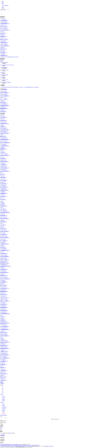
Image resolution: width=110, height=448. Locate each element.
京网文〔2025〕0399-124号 (12, 446)
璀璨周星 (3, 400)
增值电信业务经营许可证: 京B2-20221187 (25, 446)
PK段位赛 (3, 397)
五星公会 (1, 402)
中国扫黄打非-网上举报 (26, 445)
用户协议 (4, 444)
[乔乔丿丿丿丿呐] (23, 87)
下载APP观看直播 (4, 415)
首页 (2, 1)
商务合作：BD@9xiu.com (55, 419)
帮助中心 (10, 444)
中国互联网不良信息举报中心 (18, 445)
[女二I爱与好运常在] (35, 87)
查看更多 (3, 413)
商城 (2, 2)
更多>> (5, 89)
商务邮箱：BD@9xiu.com (19, 444)
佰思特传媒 (4, 408)
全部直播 (1, 381)
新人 (2, 388)
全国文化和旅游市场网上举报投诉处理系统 (6, 445)
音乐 (2, 386)
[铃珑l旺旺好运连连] (29, 87)
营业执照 (17, 446)
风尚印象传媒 (4, 407)
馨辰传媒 (3, 410)
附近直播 (1, 382)
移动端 (3, 5)
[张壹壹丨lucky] (17, 87)
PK (2, 391)
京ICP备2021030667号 (3, 446)
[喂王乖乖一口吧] (12, 87)
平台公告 (13, 444)
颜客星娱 (3, 405)
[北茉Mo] (7, 87)
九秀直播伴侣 (6, 5)
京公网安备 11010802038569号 (48, 446)
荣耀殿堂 (3, 399)
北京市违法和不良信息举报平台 (35, 445)
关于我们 (1, 444)
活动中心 (1, 394)
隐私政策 (7, 444)
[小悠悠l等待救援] (3, 87)
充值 (2, 7)
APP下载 (2, 435)
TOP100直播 (2, 383)
